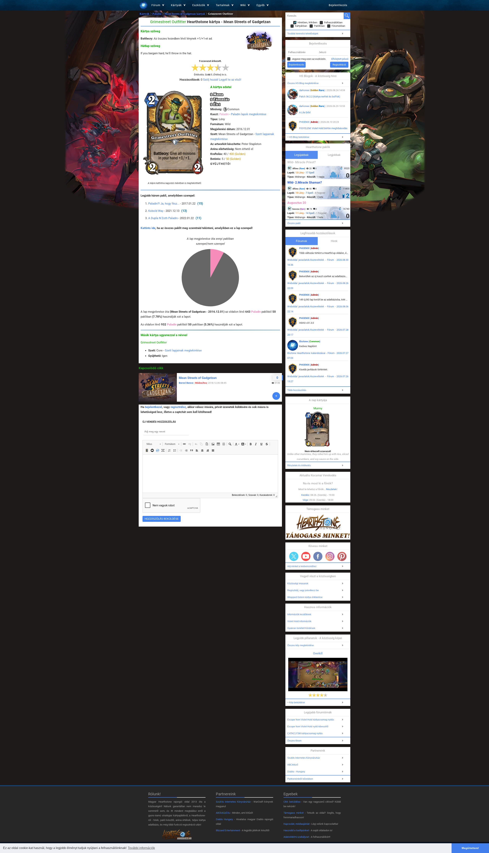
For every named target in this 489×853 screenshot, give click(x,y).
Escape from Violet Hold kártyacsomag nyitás (310, 719)
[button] (153, 444)
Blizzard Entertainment (228, 830)
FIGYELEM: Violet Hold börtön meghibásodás (323, 128)
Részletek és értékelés (299, 465)
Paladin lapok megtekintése (248, 114)
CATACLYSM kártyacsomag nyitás (305, 733)
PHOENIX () (309, 122)
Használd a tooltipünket (296, 830)
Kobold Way (155, 211)
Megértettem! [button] (470, 848)
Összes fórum (294, 740)
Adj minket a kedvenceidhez (302, 566)
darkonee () (312, 90)
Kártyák (144, 13)
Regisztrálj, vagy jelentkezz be (303, 590)
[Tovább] (276, 396)
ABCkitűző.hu (223, 812)
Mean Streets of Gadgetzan (198, 378)
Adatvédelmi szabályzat (296, 836)
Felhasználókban (333, 22)
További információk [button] (141, 848)
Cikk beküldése (291, 801)
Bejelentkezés (338, 5)
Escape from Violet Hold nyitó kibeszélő (307, 726)
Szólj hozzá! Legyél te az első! (222, 79)
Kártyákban (301, 25)
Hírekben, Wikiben (307, 22)
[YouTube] (305, 556)
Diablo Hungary (224, 819)
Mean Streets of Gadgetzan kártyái (184, 13)
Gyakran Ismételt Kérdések (301, 628)
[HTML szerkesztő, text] (210, 474)
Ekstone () (309, 341)
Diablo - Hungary (296, 771)
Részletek (331, 489)
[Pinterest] (342, 556)
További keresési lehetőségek (302, 33)
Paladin (156, 13)
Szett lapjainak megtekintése (183, 350)
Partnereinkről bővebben (300, 779)
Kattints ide (148, 228)
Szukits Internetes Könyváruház (303, 758)
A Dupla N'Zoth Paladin (163, 218)
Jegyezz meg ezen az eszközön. (309, 58)
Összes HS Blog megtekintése (303, 83)
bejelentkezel (153, 407)
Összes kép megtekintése (300, 645)
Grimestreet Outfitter (154, 342)
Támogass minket (293, 812)
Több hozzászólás (296, 390)
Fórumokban (338, 25)
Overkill (318, 653)
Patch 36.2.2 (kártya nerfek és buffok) (319, 96)
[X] (293, 556)
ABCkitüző (292, 764)
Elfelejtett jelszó (339, 58)
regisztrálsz (178, 407)
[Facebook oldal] (317, 556)
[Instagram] (329, 556)
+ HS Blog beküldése (298, 137)
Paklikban (319, 25)
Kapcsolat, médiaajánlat (296, 823)
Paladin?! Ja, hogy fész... (163, 203)
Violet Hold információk (299, 621)
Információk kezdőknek (299, 614)
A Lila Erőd (304, 112)
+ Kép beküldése (296, 702)
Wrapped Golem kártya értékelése (305, 597)
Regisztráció (339, 64)
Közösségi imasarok (297, 583)
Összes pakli (293, 223)
